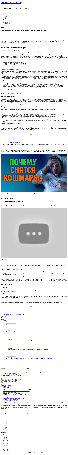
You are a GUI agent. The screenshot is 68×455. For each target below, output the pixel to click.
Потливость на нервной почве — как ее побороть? (14, 395)
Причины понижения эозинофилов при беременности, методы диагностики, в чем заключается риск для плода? (31, 358)
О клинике (5, 22)
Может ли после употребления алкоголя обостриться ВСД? (16, 391)
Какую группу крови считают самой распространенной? (19, 340)
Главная (5, 16)
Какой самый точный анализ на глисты (9, 374)
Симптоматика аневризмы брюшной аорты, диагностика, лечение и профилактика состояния (27, 349)
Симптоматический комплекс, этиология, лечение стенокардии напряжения (23, 331)
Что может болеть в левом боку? (10, 400)
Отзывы (5, 21)
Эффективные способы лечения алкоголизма (13, 314)
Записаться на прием (4, 11)
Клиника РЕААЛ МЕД (11, 2)
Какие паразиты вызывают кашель (8, 381)
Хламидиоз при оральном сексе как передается (11, 376)
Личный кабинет (7, 23)
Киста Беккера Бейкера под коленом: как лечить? (14, 142)
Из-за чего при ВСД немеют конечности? (12, 393)
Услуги (4, 17)
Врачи (4, 18)
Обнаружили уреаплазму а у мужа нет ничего (11, 379)
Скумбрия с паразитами (6, 386)
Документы (5, 19)
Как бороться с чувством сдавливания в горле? (14, 398)
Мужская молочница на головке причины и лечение (12, 384)
